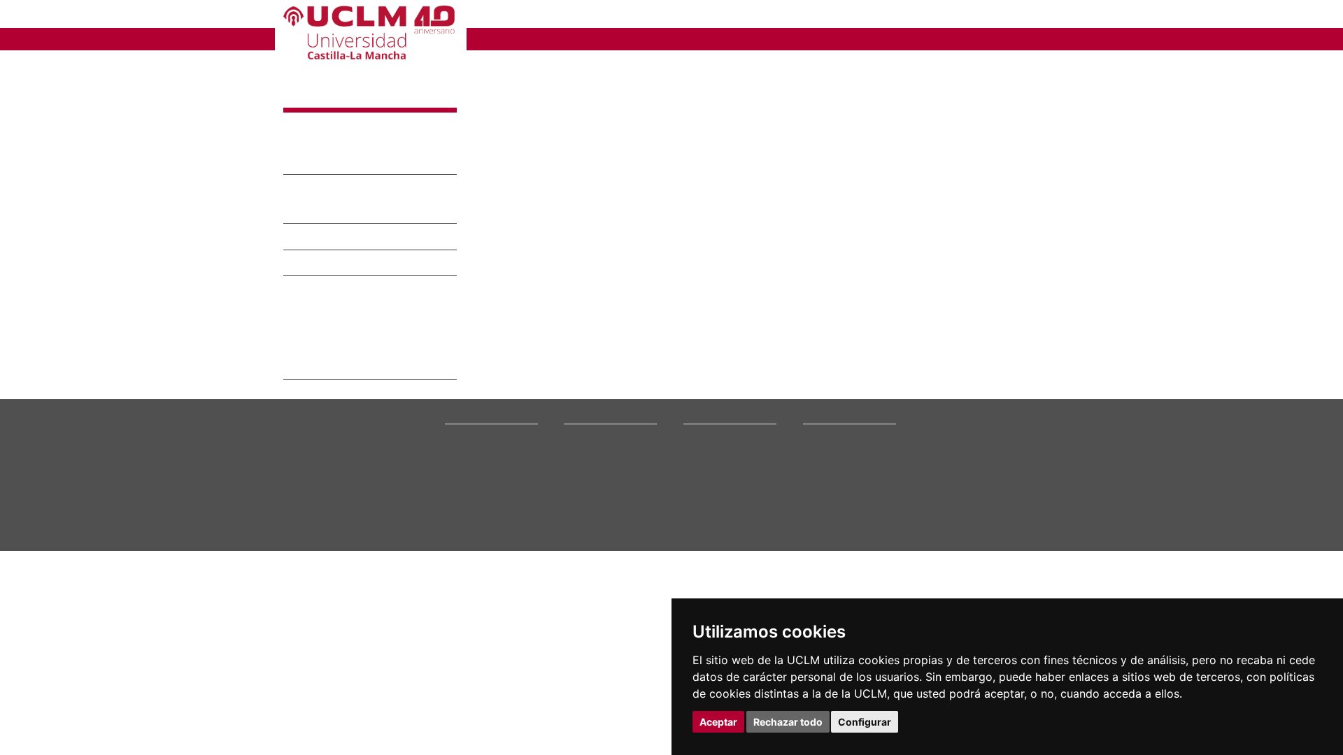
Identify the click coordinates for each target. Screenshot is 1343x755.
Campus (460, 440)
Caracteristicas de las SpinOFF (355, 307)
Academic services (598, 484)
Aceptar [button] (718, 722)
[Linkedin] (1007, 506)
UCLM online (587, 449)
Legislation (464, 484)
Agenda (458, 458)
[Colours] (1016, 434)
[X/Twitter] (963, 506)
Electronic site (828, 458)
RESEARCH (652, 38)
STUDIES (567, 38)
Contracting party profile (846, 484)
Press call (463, 467)
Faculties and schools (722, 431)
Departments (706, 440)
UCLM (498, 38)
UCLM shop (824, 520)
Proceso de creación (330, 343)
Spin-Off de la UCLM (330, 325)
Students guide (830, 528)
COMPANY (767, 16)
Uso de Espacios (344, 237)
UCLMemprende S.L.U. (367, 366)
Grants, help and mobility (608, 467)
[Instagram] (925, 506)
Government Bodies (481, 449)
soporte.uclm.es (325, 482)
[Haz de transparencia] (954, 434)
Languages (703, 475)
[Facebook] (979, 506)
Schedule (580, 475)
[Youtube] (1025, 506)
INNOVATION (750, 38)
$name (312, 95)
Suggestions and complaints (853, 467)
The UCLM (470, 415)
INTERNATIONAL (868, 38)
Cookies (337, 570)
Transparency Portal (482, 475)
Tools (1050, 16)
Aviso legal (301, 570)
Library (815, 431)
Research (701, 449)
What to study (588, 431)
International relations (484, 431)
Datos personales (383, 570)
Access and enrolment (604, 440)
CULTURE (974, 38)
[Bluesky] (995, 506)
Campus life (585, 458)
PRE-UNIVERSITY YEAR (554, 16)
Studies (581, 415)
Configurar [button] (864, 722)
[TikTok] (945, 506)
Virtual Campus (830, 440)
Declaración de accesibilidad (329, 581)
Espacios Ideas (338, 264)
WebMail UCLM (830, 511)
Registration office (835, 493)
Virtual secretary (833, 449)
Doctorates (703, 458)
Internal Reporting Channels (853, 475)
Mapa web (400, 581)
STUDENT (682, 16)
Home (488, 66)
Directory (820, 502)
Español (1002, 16)
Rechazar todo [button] (788, 722)
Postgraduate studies (721, 467)
